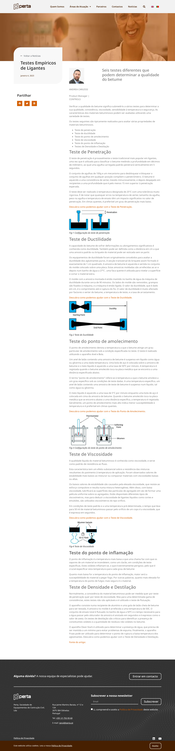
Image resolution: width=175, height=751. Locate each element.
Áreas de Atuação (79, 6)
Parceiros (101, 6)
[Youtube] (160, 738)
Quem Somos (57, 6)
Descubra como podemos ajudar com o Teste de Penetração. (100, 206)
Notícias (132, 6)
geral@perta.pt (66, 723)
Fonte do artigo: (77, 642)
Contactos (117, 6)
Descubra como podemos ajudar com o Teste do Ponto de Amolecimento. (107, 411)
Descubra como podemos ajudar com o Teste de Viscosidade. (101, 517)
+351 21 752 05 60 (64, 718)
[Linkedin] (153, 738)
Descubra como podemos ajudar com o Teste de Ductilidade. (100, 297)
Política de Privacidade (131, 709)
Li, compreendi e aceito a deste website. (125, 709)
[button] (19, 103)
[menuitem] (152, 6)
